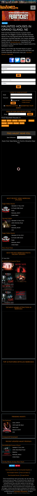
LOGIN (13, 103)
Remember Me (15, 100)
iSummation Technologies (21, 491)
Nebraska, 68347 (15, 213)
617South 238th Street (17, 208)
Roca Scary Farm (7, 248)
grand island (22, 120)
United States (14, 215)
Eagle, (13, 210)
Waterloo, (14, 452)
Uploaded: (17, 206)
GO (18, 75)
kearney (4, 123)
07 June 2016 (5, 258)
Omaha (9, 120)
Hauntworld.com (15, 42)
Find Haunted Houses (11, 470)
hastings (16, 123)
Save (18, 465)
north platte (5, 125)
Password (5, 97)
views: (16, 422)
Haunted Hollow (7, 218)
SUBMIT (30, 114)
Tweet (5, 23)
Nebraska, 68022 (16, 454)
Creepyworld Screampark (10, 437)
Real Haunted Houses (14, 475)
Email (4, 94)
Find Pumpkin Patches (13, 472)
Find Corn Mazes (24, 472)
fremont (10, 123)
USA (12, 230)
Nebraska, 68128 (15, 227)
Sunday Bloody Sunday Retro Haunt (13, 462)
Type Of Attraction (11, 137)
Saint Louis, (15, 427)
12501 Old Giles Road (17, 223)
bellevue (15, 120)
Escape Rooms (25, 475)
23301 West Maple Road (18, 450)
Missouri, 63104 (16, 429)
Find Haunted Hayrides (24, 470)
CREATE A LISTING (11, 106)
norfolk (22, 123)
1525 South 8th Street (18, 425)
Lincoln (4, 120)
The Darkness (6, 420)
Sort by (31, 120)
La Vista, (13, 225)
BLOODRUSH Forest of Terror (11, 261)
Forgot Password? (26, 100)
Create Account (26, 102)
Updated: (18, 447)
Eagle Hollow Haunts (8, 203)
